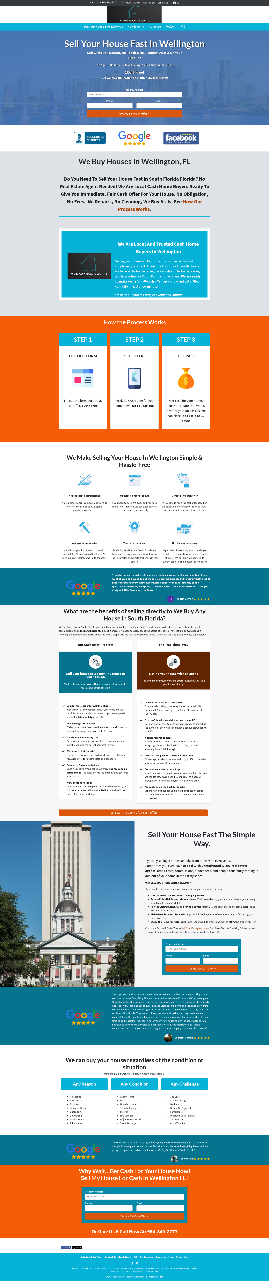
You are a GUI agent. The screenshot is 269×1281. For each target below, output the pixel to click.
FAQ (182, 27)
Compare (155, 27)
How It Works (136, 27)
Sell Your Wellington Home (195, 928)
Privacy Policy (175, 1257)
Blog (186, 1257)
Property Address (134, 90)
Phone (109, 101)
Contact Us (163, 2)
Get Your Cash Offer (131, 2)
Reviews (170, 27)
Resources (161, 1257)
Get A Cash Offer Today (91, 1257)
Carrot (160, 1276)
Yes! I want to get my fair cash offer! (133, 812)
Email (159, 101)
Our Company (148, 2)
